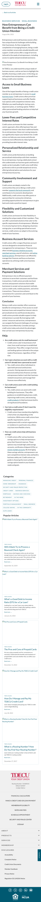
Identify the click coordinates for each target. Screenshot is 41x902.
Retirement (7, 497)
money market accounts (16, 450)
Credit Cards (8, 490)
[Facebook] (10, 890)
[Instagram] (20, 890)
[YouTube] (31, 890)
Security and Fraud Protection (15, 487)
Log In (6, 4)
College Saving (9, 507)
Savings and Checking (21, 494)
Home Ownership (9, 484)
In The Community (24, 507)
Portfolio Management (12, 504)
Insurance (22, 484)
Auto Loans (7, 511)
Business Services (11, 21)
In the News (18, 497)
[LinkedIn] (25, 890)
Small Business (29, 21)
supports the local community (20, 190)
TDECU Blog (8, 544)
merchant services (9, 253)
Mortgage (7, 494)
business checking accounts (22, 250)
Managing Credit (9, 480)
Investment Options (11, 501)
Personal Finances (26, 480)
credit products (13, 400)
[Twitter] (15, 890)
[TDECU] (20, 776)
